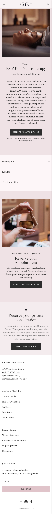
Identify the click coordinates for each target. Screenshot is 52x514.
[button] (26, 162)
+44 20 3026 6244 (11, 372)
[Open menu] (4, 4)
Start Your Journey (26, 346)
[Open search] (48, 4)
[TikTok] (31, 501)
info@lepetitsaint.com (13, 369)
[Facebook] (20, 501)
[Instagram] (26, 501)
